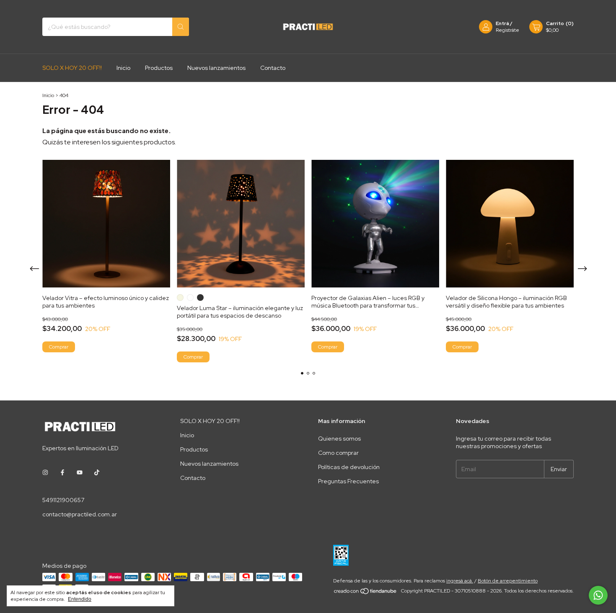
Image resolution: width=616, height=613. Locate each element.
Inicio (123, 68)
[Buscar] (180, 27)
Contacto (272, 68)
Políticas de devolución (349, 467)
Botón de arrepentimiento (508, 580)
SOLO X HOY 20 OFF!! (72, 68)
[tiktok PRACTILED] (97, 472)
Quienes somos (339, 438)
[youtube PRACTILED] (80, 472)
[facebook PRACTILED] (62, 472)
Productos (159, 68)
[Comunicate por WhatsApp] (598, 595)
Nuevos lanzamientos (216, 68)
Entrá (502, 23)
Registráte (507, 30)
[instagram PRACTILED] (45, 472)
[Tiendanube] (365, 593)
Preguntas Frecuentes (348, 481)
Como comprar (338, 453)
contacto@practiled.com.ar (79, 514)
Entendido (79, 599)
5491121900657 (63, 500)
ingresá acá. (459, 580)
